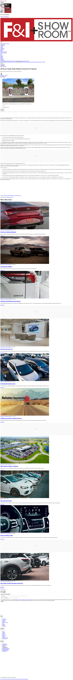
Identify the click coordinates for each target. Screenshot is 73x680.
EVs (7, 195)
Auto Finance (2, 44)
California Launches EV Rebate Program (11, 418)
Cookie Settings (5, 647)
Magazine (3, 633)
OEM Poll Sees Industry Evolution (9, 466)
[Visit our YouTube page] (4, 592)
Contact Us (4, 646)
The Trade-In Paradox (6, 500)
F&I (1, 53)
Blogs (3, 634)
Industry (1, 55)
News (7, 0)
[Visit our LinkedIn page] (3, 592)
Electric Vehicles (15, 195)
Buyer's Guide (4, 638)
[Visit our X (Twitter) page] (1, 592)
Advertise (3, 645)
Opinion (1, 57)
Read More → (2, 235)
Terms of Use (7, 679)
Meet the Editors (5, 644)
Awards (1, 46)
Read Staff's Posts (3, 76)
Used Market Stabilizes (6, 266)
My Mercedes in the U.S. (6, 349)
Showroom (2, 59)
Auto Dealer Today (10, 197)
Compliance (2, 48)
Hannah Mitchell (7, 229)
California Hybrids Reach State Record (10, 301)
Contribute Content (5, 650)
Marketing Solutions (5, 649)
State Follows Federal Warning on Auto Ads (11, 583)
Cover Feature (4, 0)
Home (1, 66)
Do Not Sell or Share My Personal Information (21, 679)
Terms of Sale (11, 679)
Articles (9, 0)
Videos (3, 635)
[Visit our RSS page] (2, 592)
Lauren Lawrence (8, 264)
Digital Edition (6, 16)
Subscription (4, 643)
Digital (1, 50)
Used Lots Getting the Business (8, 232)
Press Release (4, 651)
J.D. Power (4, 195)
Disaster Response (3, 51)
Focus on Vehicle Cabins (6, 535)
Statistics (3, 636)
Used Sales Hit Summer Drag (7, 383)
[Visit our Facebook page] (0, 592)
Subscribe (1, 16)
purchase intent (10, 195)
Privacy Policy (2, 679)
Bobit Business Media (5, 648)
